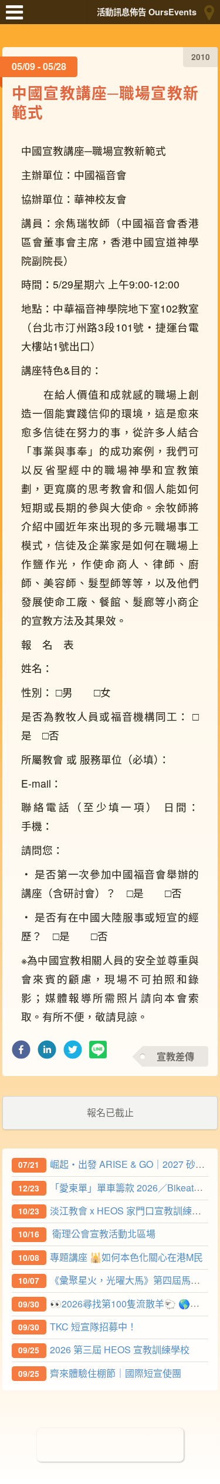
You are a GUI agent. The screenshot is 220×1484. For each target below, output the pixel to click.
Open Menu (17, 18)
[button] (21, 1052)
